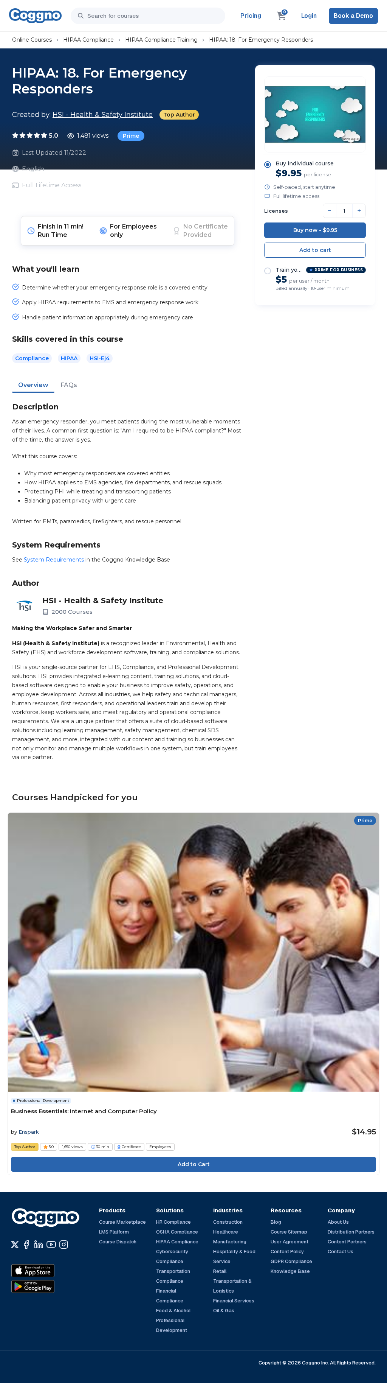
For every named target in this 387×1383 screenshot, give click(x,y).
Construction (228, 1222)
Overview (33, 385)
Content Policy (287, 1251)
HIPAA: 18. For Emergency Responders (261, 39)
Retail (219, 1271)
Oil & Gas (223, 1310)
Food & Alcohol (173, 1310)
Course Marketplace (122, 1222)
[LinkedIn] (38, 1244)
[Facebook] (26, 1244)
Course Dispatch (117, 1241)
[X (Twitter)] (15, 1244)
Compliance (32, 358)
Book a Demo (353, 16)
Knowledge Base (290, 1271)
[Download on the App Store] (49, 1270)
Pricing (250, 16)
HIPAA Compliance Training (161, 39)
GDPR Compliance (291, 1261)
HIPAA (69, 358)
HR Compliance (173, 1222)
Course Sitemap (289, 1232)
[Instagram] (63, 1244)
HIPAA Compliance (88, 39)
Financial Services (233, 1300)
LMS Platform (114, 1232)
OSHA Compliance (177, 1232)
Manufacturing (229, 1241)
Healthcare (225, 1232)
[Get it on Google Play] (49, 1286)
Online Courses (32, 39)
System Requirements (54, 559)
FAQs (68, 385)
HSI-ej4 (100, 358)
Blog (276, 1222)
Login (309, 16)
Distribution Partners (351, 1232)
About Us (338, 1222)
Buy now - (315, 230)
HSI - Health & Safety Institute (103, 114)
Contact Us (340, 1251)
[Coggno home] (35, 15)
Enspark (29, 1132)
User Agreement (289, 1241)
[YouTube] (51, 1244)
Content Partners (347, 1241)
